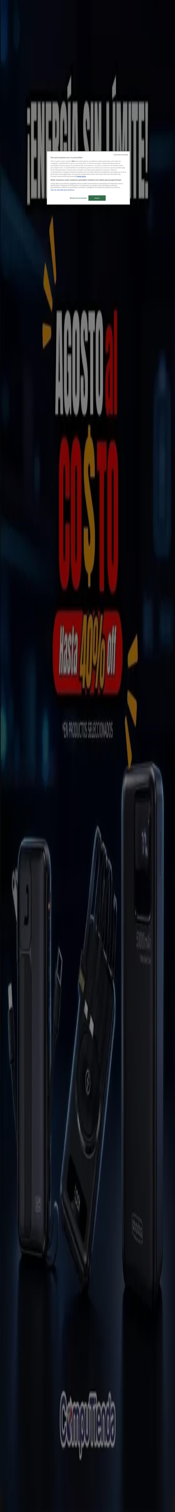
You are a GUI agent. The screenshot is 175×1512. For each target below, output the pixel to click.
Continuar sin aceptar (121, 154)
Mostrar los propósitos (78, 198)
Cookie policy (81, 176)
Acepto (97, 198)
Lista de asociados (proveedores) (62, 190)
